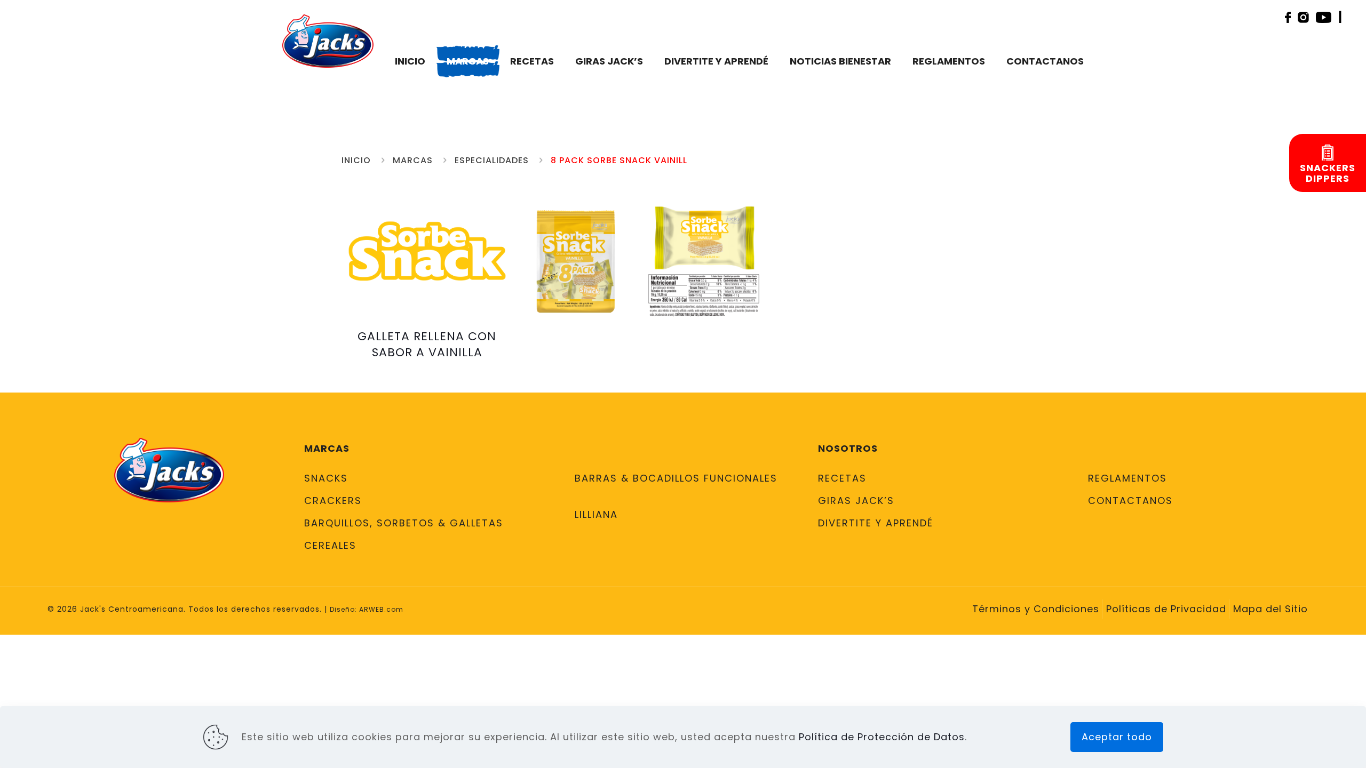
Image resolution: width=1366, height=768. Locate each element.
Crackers (333, 500)
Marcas (413, 160)
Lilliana (596, 514)
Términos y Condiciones (1035, 608)
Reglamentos (1127, 478)
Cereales (330, 545)
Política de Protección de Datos (882, 736)
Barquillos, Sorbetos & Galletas (403, 523)
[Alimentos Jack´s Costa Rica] (327, 40)
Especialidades (492, 160)
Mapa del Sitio (1270, 608)
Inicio (356, 160)
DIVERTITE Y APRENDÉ (875, 523)
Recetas (842, 478)
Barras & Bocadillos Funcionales (676, 478)
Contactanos (1130, 500)
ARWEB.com (381, 609)
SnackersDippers (1327, 173)
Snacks (326, 478)
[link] (576, 261)
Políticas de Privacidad (1166, 608)
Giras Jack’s (856, 500)
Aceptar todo (1117, 736)
